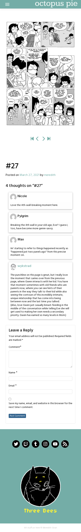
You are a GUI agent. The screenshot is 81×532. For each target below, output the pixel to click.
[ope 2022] (48, 139)
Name (12, 373)
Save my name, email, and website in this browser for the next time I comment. (40, 405)
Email (12, 386)
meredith (50, 175)
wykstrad (24, 266)
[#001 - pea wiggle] (32, 139)
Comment (14, 347)
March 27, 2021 (29, 175)
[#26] (37, 139)
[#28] (40, 74)
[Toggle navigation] (7, 4)
